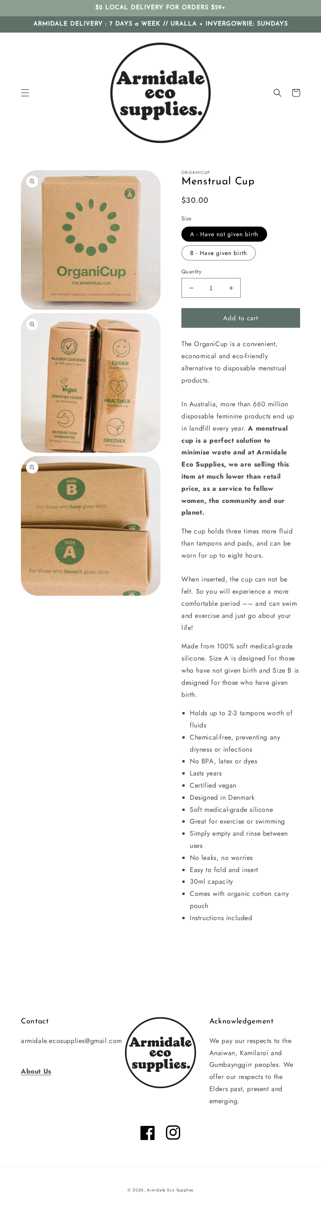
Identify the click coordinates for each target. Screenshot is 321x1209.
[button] (25, 93)
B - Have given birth (218, 253)
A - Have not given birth (224, 234)
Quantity (191, 271)
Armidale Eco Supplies (170, 1190)
